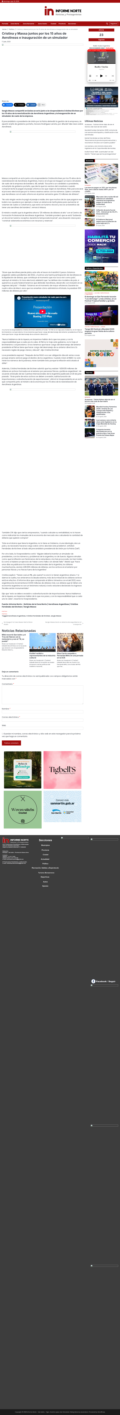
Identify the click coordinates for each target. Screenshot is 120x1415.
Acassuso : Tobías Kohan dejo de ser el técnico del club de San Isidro (99, 125)
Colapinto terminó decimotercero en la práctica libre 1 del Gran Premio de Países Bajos (105, 432)
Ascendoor (84, 1412)
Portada (5, 24)
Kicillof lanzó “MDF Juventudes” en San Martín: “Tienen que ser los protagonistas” (100, 153)
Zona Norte (15, 24)
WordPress (101, 1412)
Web (4, 725)
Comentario (8, 684)
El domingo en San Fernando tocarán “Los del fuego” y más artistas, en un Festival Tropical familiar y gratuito (100, 299)
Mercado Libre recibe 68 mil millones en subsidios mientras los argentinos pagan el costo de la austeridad (107, 200)
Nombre (6, 709)
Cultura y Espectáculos (102, 293)
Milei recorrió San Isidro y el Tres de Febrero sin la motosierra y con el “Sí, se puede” (14, 638)
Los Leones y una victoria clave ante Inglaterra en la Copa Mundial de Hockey (100, 147)
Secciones (72, 24)
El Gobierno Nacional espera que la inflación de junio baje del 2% (106, 221)
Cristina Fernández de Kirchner (38, 616)
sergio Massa (56, 616)
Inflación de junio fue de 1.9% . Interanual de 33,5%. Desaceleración (107, 212)
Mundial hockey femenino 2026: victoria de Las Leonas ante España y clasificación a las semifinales (101, 132)
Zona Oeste (42, 24)
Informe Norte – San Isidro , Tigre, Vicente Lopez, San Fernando (48, 1412)
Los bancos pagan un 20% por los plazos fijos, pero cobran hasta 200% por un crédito (101, 189)
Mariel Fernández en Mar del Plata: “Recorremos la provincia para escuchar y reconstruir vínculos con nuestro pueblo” (101, 140)
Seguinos (113, 24)
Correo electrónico (11, 717)
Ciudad (53, 24)
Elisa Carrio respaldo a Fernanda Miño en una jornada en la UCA (70, 655)
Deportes (87, 397)
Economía (88, 185)
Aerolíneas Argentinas (17, 616)
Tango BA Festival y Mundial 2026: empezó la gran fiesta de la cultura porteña (100, 331)
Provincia (62, 24)
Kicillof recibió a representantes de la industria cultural (42, 655)
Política (4, 611)
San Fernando (89, 293)
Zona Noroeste (28, 24)
